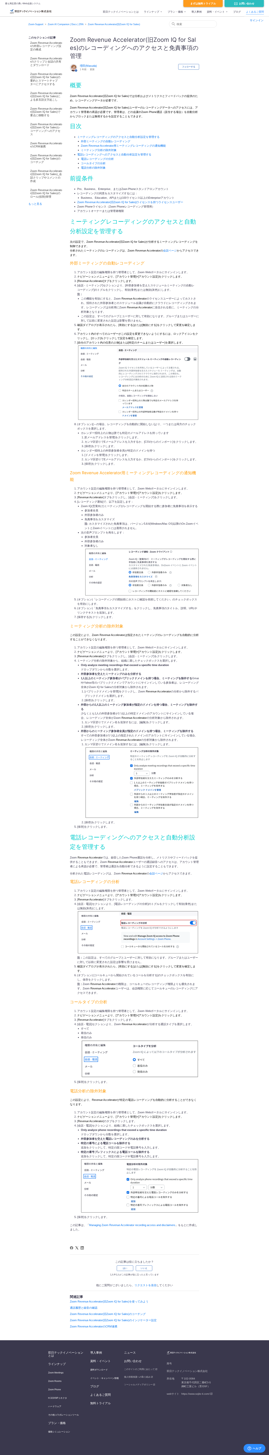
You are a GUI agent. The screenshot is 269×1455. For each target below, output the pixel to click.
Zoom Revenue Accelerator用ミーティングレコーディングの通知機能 (123, 145)
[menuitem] (121, 13)
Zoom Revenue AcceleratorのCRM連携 (46, 145)
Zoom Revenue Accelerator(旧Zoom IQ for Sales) (114, 24)
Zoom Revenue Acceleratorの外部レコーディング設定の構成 (46, 46)
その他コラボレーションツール (63, 1415)
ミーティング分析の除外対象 (99, 150)
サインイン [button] (257, 20)
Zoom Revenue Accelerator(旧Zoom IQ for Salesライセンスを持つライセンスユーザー (130, 202)
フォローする (188, 66)
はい (125, 1268)
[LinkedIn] (82, 1247)
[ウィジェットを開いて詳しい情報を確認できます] (254, 1448)
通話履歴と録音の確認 (83, 1307)
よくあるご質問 (255, 11)
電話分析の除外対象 (93, 167)
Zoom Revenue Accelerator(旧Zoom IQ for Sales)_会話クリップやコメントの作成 (46, 176)
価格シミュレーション (59, 1431)
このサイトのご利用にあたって (139, 1369)
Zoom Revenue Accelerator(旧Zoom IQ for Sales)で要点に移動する (46, 112)
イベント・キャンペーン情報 (104, 1378)
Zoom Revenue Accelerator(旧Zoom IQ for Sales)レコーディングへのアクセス (46, 129)
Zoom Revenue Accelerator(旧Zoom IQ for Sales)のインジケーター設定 (113, 1320)
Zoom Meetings (55, 1372)
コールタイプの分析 (93, 163)
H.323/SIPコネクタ (57, 1398)
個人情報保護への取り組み (137, 1377)
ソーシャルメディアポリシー (138, 1385)
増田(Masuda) (88, 65)
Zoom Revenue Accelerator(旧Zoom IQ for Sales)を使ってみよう (109, 1301)
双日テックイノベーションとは (121, 11)
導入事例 (196, 11)
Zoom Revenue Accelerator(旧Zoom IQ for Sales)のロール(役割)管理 (46, 193)
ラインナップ (151, 11)
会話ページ (170, 250)
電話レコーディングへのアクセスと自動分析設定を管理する (114, 154)
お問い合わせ (246, 3)
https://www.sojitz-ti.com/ (195, 1393)
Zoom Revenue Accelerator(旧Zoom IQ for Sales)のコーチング (46, 159)
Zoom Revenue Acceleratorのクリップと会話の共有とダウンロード (46, 62)
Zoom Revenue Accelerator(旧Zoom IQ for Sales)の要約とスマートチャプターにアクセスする (46, 79)
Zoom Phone (54, 1389)
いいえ (144, 1268)
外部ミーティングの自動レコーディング (105, 141)
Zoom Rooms (54, 1381)
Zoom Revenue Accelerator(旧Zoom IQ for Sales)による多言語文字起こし (46, 96)
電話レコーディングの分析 (97, 158)
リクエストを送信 (145, 1285)
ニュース (130, 1352)
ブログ (237, 11)
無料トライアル (100, 1403)
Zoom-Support (35, 24)
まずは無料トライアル (203, 3)
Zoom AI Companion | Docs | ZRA (65, 24)
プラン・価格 (175, 11)
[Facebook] (71, 1247)
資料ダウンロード (99, 1369)
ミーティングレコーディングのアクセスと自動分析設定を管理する (118, 136)
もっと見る (35, 203)
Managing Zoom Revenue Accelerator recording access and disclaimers (132, 1225)
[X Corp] (77, 1247)
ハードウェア (54, 1406)
